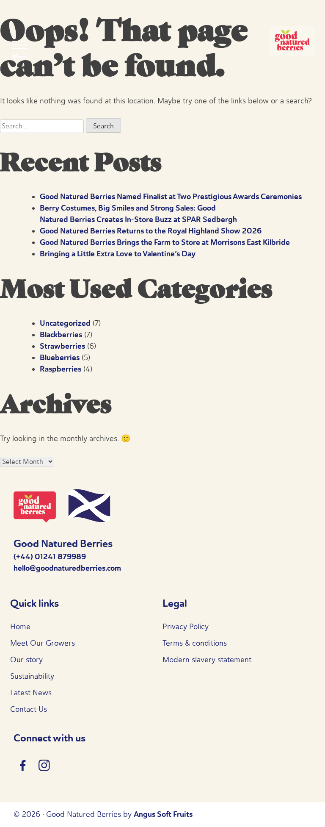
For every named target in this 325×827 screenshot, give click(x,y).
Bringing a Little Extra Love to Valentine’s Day (118, 254)
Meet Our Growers (42, 643)
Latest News (31, 692)
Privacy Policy (185, 626)
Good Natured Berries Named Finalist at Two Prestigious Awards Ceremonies (171, 196)
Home (20, 626)
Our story (26, 659)
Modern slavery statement (206, 659)
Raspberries (60, 369)
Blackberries (61, 335)
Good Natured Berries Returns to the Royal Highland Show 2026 (151, 231)
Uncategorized (65, 323)
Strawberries (62, 346)
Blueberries (60, 357)
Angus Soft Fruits (163, 814)
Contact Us (28, 709)
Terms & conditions (194, 643)
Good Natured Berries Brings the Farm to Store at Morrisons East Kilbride (165, 242)
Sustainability (32, 676)
